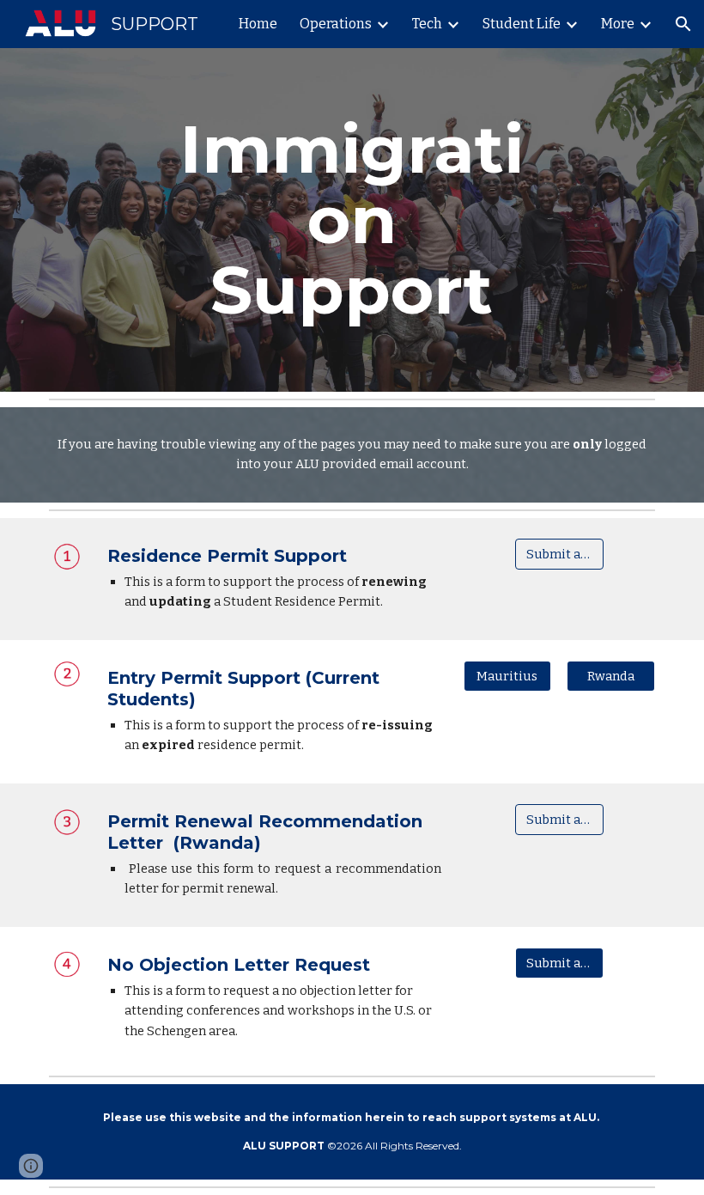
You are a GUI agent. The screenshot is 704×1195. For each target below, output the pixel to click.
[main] (352, 220)
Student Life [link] (521, 23)
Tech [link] (427, 23)
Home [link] (258, 23)
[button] (683, 24)
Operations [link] (336, 23)
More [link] (617, 23)
